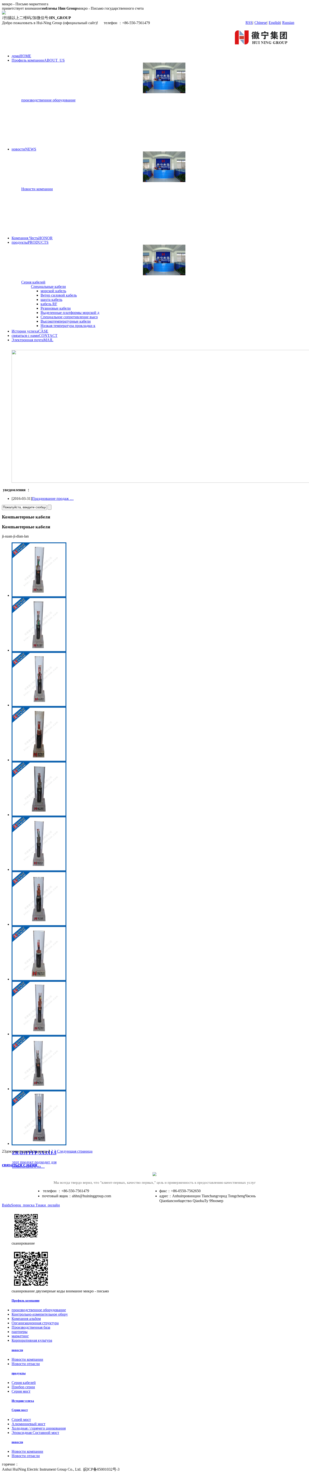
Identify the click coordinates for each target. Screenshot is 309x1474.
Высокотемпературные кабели (66, 321)
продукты (30, 242)
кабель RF (49, 304)
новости (24, 149)
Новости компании (37, 189)
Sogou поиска (23, 1205)
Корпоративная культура (32, 1340)
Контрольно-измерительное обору (40, 1314)
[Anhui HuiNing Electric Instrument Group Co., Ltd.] (262, 48)
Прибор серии (23, 1387)
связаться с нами (34, 335)
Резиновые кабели (56, 308)
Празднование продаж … (53, 498)
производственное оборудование (48, 100)
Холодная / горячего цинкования (39, 1428)
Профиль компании (38, 60)
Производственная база (31, 1327)
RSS (249, 23)
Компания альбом (26, 1319)
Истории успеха (30, 331)
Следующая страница (74, 1151)
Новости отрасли (26, 1364)
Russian (288, 23)
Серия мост (21, 1391)
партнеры (20, 1332)
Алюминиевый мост (28, 1424)
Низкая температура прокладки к (68, 326)
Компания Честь (32, 238)
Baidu (6, 1205)
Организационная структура (35, 1323)
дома (21, 56)
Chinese (260, 23)
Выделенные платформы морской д (70, 313)
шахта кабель (51, 300)
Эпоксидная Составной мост (35, 1433)
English (274, 23)
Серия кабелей (33, 282)
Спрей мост (21, 1419)
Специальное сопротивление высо (69, 317)
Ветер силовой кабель (59, 295)
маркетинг (20, 1336)
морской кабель (53, 291)
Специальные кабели (48, 286)
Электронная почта (32, 340)
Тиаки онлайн (47, 1205)
